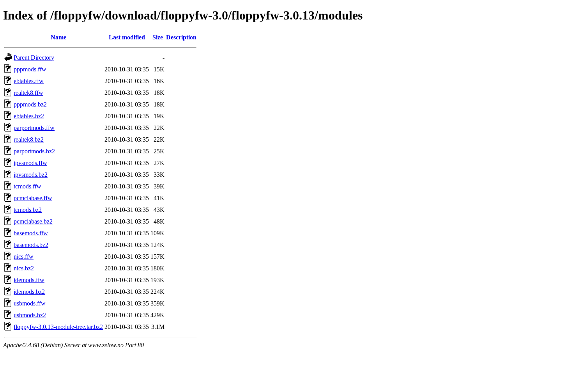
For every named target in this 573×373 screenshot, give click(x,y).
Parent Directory (34, 57)
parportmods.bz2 (34, 151)
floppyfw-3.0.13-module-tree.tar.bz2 (58, 326)
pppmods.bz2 (30, 104)
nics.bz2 (24, 268)
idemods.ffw (29, 280)
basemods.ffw (31, 233)
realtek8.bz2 (29, 139)
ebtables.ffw (29, 81)
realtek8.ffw (28, 92)
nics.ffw (24, 256)
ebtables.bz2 (29, 116)
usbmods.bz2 (30, 315)
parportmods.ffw (34, 127)
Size (157, 37)
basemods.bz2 (31, 245)
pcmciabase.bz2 (33, 221)
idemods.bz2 (29, 291)
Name (58, 37)
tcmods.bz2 (28, 209)
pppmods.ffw (30, 69)
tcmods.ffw (27, 186)
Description (181, 37)
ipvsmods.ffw (30, 163)
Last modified (127, 37)
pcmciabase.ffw (33, 198)
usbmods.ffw (30, 303)
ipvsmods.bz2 (31, 174)
